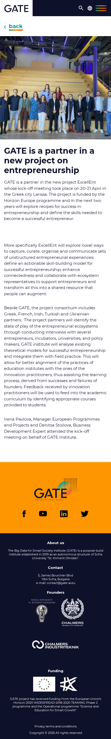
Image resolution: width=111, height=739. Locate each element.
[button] (81, 8)
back (16, 26)
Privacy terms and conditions (55, 726)
